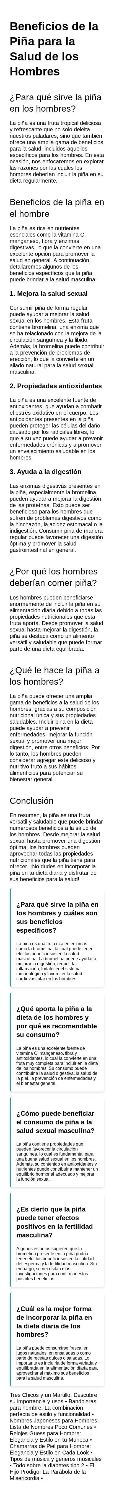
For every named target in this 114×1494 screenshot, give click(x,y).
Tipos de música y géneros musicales (56, 1459)
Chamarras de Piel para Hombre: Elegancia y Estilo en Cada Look (50, 1449)
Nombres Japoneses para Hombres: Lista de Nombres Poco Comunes (54, 1423)
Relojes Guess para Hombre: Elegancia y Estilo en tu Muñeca (49, 1436)
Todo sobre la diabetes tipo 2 (48, 1465)
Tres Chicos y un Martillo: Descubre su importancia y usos (53, 1398)
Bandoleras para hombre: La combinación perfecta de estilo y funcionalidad (53, 1407)
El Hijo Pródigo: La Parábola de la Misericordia (52, 1471)
